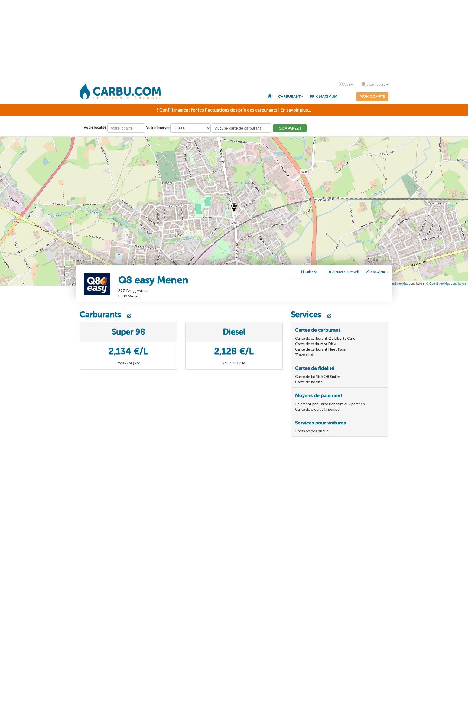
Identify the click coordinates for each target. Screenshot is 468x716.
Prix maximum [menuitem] (323, 96)
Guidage (310, 272)
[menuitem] (270, 95)
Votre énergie (158, 127)
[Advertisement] (234, 39)
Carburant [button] (289, 96)
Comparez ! (290, 128)
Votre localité (95, 127)
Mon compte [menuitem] (372, 96)
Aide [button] (346, 84)
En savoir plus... (296, 110)
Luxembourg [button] (376, 84)
